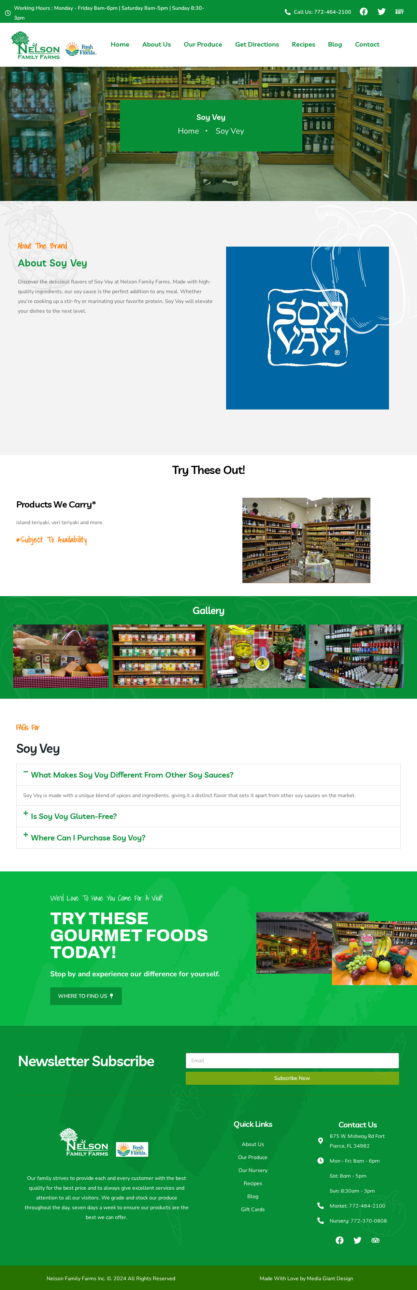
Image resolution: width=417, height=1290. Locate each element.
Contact (367, 44)
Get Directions (257, 44)
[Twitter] (381, 11)
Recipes (303, 44)
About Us (156, 44)
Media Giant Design (330, 1278)
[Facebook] (363, 11)
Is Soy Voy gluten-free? (74, 816)
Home (120, 44)
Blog (335, 44)
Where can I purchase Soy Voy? (88, 837)
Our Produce (203, 44)
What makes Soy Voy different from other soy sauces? (132, 775)
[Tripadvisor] (375, 1240)
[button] (208, 774)
